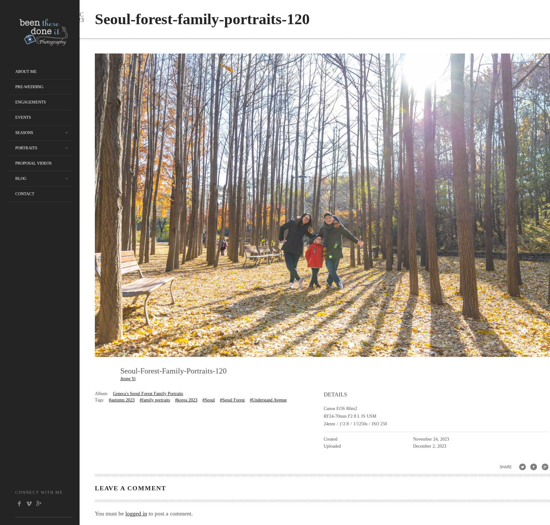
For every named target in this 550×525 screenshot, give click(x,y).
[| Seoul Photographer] (43, 43)
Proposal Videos (33, 163)
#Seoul (208, 400)
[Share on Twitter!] (522, 466)
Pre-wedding (29, 86)
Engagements (30, 102)
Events (23, 117)
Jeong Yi (128, 378)
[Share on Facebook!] (534, 466)
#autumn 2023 (122, 400)
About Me (26, 71)
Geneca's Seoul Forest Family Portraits (148, 393)
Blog (20, 178)
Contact (24, 193)
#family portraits (155, 400)
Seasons (24, 132)
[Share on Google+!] (545, 466)
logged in (136, 513)
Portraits (26, 147)
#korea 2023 (186, 400)
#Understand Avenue (268, 400)
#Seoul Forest (232, 400)
